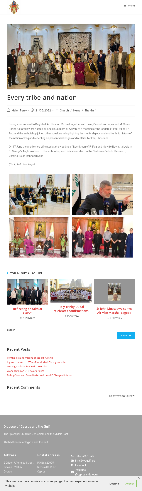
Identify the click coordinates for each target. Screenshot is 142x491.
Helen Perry (19, 110)
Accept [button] (129, 483)
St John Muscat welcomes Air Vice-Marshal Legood (114, 311)
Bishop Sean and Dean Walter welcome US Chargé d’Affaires (39, 375)
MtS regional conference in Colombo (27, 366)
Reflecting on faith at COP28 (27, 311)
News (76, 110)
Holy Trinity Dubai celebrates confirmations (71, 309)
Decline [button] (114, 483)
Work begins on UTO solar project (25, 371)
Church (64, 110)
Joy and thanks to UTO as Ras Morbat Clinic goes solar (36, 362)
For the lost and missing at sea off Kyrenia (30, 357)
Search (11, 329)
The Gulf (90, 110)
